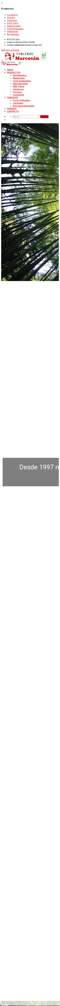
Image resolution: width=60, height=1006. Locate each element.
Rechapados (13, 34)
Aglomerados (14, 25)
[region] (30, 360)
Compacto (12, 14)
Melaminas (12, 31)
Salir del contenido (10, 49)
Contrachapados (15, 28)
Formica (11, 17)
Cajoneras (12, 20)
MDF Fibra (12, 23)
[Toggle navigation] (2, 60)
